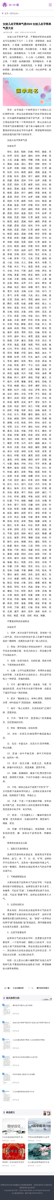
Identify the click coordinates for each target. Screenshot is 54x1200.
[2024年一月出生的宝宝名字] (13, 1151)
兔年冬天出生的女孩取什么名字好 (25, 1057)
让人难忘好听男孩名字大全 (38, 1162)
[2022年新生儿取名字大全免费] (6, 1079)
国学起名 (14, 13)
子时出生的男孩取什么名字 (38, 1137)
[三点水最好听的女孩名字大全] (6, 1096)
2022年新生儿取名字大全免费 (24, 1074)
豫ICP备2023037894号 (34, 1193)
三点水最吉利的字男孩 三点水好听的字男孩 (29, 1040)
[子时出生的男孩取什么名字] (39, 1126)
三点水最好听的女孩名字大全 (23, 1092)
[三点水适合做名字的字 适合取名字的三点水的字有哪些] (13, 1126)
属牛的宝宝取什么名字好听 (23, 1005)
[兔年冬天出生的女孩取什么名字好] (6, 1061)
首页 (6, 13)
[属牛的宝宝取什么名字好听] (6, 1010)
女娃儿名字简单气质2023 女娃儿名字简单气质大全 (31, 1023)
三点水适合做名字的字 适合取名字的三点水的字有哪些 (13, 1137)
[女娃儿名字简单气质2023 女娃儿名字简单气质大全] (6, 1027)
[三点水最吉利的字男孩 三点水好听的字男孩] (6, 1044)
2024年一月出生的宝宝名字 (13, 1162)
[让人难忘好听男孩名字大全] (39, 1151)
